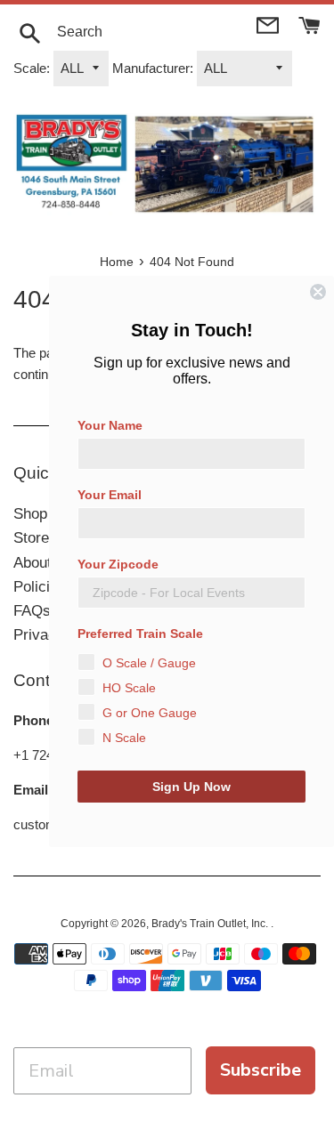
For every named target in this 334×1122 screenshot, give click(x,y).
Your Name (110, 425)
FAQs (32, 610)
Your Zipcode (118, 564)
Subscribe (260, 1070)
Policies (39, 586)
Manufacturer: (152, 68)
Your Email (109, 495)
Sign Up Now (191, 786)
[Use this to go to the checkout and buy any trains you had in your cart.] (309, 23)
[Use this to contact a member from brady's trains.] (269, 23)
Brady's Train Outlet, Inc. (211, 923)
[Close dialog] (318, 292)
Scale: (31, 68)
